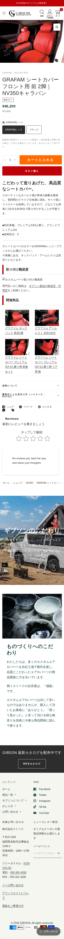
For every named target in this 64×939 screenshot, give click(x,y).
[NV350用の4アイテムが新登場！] (32, 3)
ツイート (28, 406)
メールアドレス (41, 846)
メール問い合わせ (13, 885)
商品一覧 (7, 794)
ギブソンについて (13, 800)
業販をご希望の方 (13, 905)
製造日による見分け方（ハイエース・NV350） (24, 395)
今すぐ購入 (32, 171)
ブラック (34, 129)
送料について (10, 385)
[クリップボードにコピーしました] (13, 410)
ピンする (47, 406)
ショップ (17, 483)
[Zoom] (56, 27)
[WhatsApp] (4, 410)
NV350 (29, 483)
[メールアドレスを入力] (58, 853)
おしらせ (7, 805)
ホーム (6, 483)
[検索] (42, 13)
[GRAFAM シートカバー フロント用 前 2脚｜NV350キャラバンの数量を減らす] (5, 159)
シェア (10, 406)
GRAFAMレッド (13, 129)
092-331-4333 (18, 872)
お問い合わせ (10, 811)
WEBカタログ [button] (32, 763)
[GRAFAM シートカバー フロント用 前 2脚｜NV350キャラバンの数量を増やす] (15, 159)
